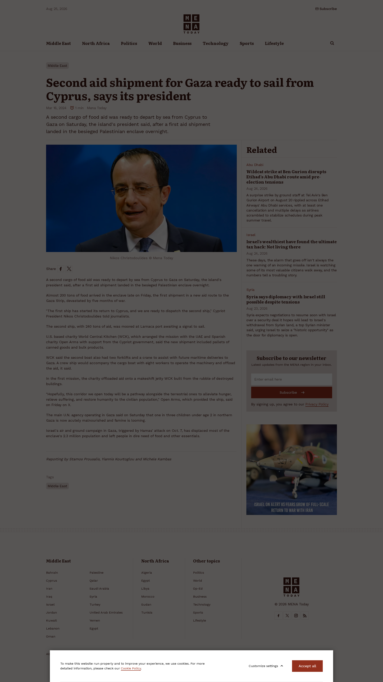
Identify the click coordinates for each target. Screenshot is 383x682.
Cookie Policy (131, 668)
